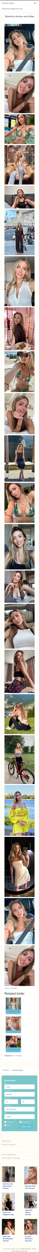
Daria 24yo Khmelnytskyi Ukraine (8, 1238)
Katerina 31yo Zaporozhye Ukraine (8, 1186)
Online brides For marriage (11, 1158)
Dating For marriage (8, 1144)
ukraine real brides (10, 988)
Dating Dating (6, 1141)
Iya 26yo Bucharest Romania (28, 1238)
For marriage (17, 1055)
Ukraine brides (8, 3)
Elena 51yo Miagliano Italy (8, 1213)
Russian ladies (17, 1070)
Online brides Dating (9, 1154)
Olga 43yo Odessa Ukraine (28, 1212)
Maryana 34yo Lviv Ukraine (30, 1187)
